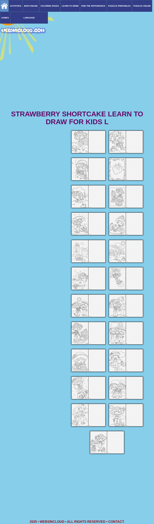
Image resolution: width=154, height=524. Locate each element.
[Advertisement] (77, 78)
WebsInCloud (52, 521)
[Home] (4, 5)
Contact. (116, 521)
